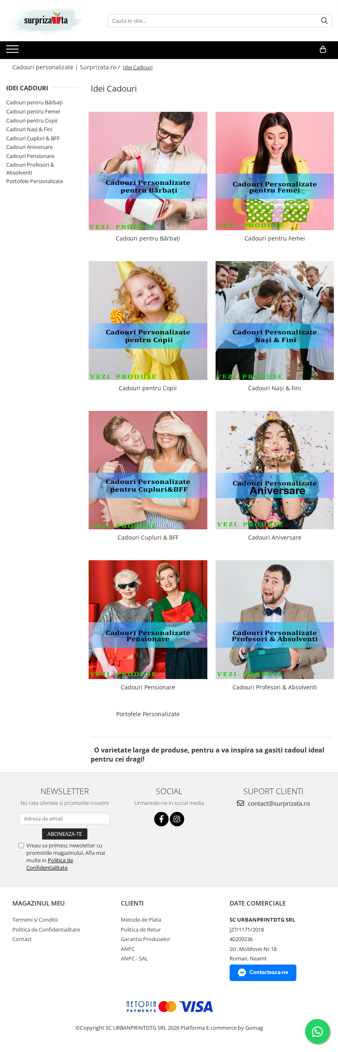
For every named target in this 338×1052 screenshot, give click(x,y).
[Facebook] (161, 819)
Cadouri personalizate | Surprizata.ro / (67, 67)
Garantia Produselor (145, 939)
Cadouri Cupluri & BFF (33, 138)
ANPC (128, 949)
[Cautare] (324, 21)
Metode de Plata (141, 919)
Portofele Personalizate (34, 181)
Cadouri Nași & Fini (29, 129)
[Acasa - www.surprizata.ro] (47, 20)
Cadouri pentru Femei (33, 111)
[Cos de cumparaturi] (323, 49)
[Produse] (13, 51)
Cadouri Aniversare (29, 147)
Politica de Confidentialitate (49, 863)
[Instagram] (177, 819)
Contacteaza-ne (268, 972)
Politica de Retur (141, 929)
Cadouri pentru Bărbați (34, 102)
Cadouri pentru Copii (31, 120)
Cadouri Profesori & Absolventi (30, 168)
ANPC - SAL (134, 958)
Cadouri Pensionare (30, 156)
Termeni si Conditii (35, 919)
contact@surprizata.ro (278, 803)
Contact (22, 939)
